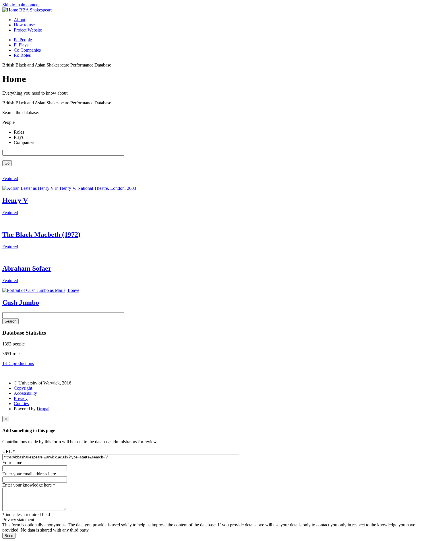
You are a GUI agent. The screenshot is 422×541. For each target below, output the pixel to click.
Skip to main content (21, 4)
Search (10, 321)
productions (18, 363)
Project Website (28, 30)
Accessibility (25, 393)
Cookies (21, 403)
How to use (24, 24)
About (19, 19)
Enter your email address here (29, 473)
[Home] (10, 9)
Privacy (21, 398)
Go (7, 163)
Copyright (23, 388)
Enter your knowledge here (28, 485)
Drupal (43, 408)
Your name (12, 462)
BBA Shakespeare (36, 9)
